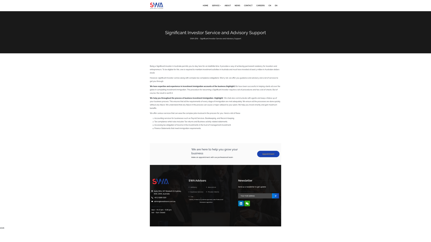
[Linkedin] (241, 203)
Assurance (212, 187)
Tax (191, 197)
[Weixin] (247, 203)
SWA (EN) (194, 39)
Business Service (196, 192)
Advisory (193, 187)
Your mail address (246, 191)
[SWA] (157, 5)
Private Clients (213, 192)
